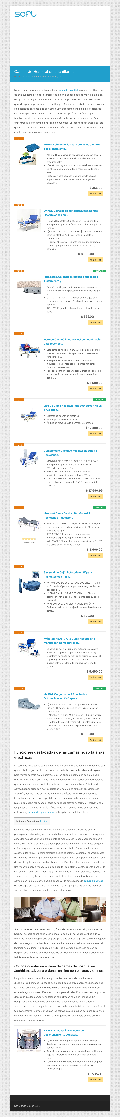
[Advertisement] (60, 43)
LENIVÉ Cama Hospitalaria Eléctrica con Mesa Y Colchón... (73, 407)
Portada (18, 76)
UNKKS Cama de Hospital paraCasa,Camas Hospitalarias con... (71, 212)
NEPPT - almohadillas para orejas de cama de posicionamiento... (72, 146)
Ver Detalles (95, 193)
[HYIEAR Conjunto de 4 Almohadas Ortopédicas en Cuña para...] (29, 704)
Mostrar (44, 821)
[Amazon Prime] (99, 254)
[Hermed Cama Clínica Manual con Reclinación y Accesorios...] (29, 349)
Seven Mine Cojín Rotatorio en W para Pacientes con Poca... (68, 574)
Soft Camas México (24, 1106)
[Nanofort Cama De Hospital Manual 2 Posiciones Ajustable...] (29, 523)
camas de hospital (68, 90)
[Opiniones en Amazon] (29, 538)
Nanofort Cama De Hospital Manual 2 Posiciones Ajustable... (67, 515)
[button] (104, 14)
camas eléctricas (93, 880)
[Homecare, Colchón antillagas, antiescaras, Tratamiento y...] (29, 286)
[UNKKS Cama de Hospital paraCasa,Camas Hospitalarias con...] (29, 220)
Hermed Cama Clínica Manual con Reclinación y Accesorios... (73, 341)
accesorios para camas (41, 812)
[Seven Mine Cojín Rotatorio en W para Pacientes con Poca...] (29, 582)
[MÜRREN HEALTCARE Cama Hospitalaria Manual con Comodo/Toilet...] (29, 648)
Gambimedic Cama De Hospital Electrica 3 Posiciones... (70, 452)
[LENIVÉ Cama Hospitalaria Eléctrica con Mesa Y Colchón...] (29, 415)
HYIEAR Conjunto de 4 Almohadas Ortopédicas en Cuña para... (65, 696)
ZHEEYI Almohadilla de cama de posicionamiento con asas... (64, 1032)
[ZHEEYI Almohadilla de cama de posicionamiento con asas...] (29, 1040)
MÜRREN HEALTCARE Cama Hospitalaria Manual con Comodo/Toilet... (69, 640)
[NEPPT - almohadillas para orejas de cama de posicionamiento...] (29, 154)
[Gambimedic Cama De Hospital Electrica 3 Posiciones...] (29, 458)
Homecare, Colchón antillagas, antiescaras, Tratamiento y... (71, 279)
